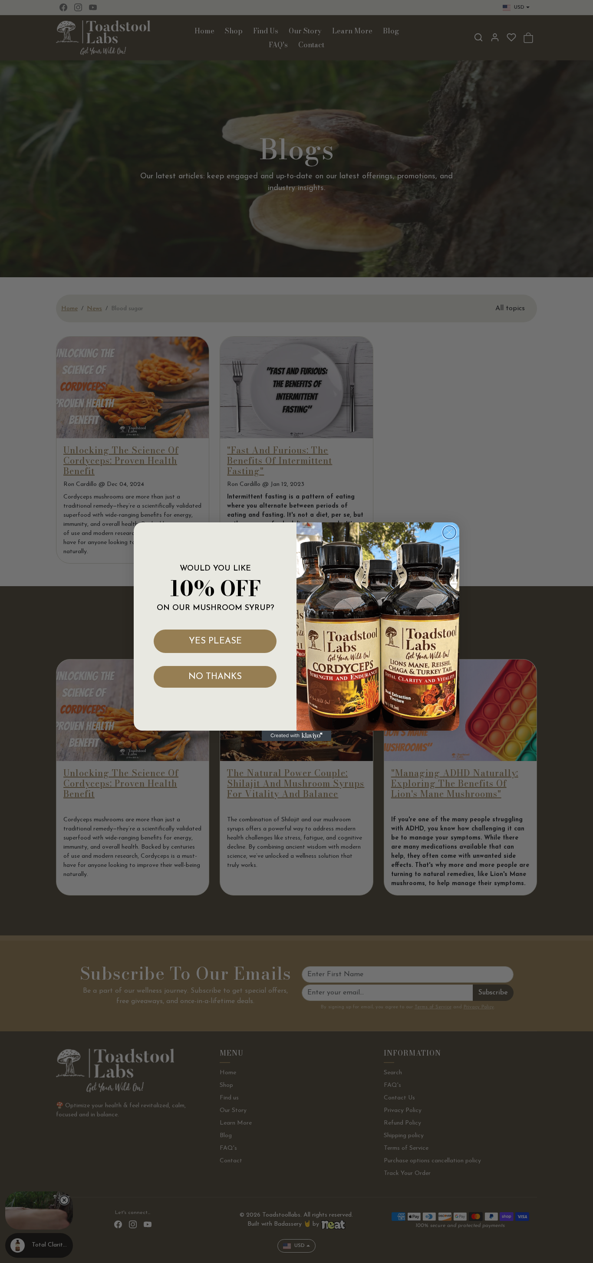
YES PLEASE (215, 641)
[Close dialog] (449, 532)
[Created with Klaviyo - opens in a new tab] (296, 736)
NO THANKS (215, 677)
